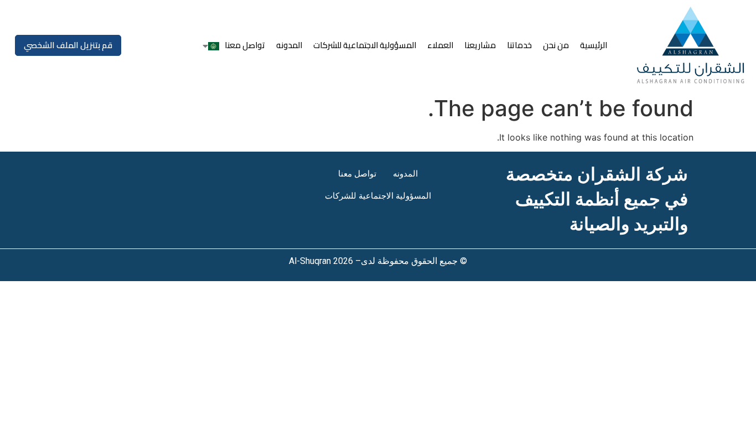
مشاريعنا (480, 45)
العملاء (440, 45)
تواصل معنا (245, 45)
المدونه (289, 45)
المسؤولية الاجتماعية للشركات (364, 45)
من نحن (556, 45)
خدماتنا (519, 45)
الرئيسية (593, 45)
